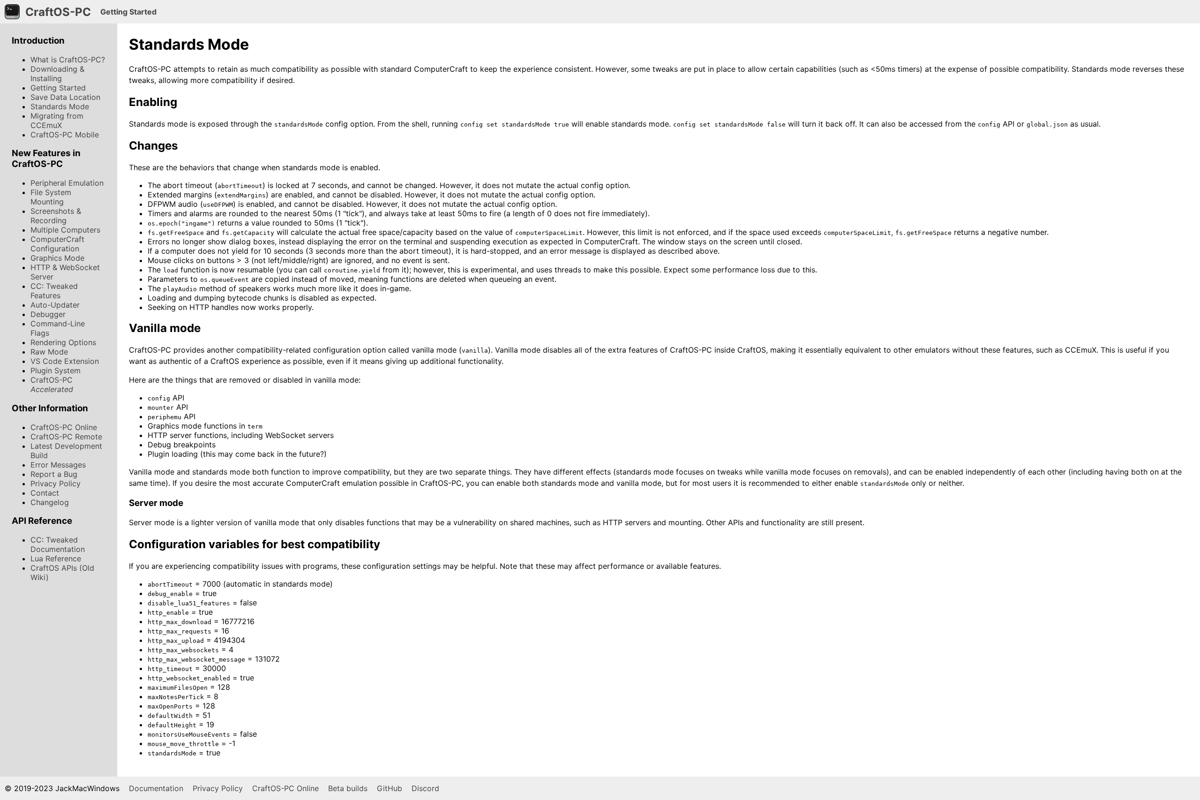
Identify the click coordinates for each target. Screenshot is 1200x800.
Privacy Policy (55, 483)
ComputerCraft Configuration (57, 243)
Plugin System (55, 370)
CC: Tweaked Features (54, 290)
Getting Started (58, 87)
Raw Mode (49, 351)
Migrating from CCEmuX (56, 120)
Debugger (48, 314)
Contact (44, 493)
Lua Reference (55, 558)
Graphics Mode (57, 258)
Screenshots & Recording (55, 215)
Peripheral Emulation (67, 183)
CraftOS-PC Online (63, 427)
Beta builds (348, 788)
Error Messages (58, 464)
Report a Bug (53, 474)
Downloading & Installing (57, 73)
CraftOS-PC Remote (66, 436)
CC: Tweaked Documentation (57, 544)
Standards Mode (59, 106)
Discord (425, 788)
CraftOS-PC (51, 384)
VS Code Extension (64, 361)
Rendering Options (63, 342)
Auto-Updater (55, 304)
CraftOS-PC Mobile (64, 134)
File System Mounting (50, 197)
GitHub (389, 788)
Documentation (156, 788)
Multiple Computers (65, 229)
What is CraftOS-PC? (67, 59)
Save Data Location (65, 97)
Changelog (49, 502)
